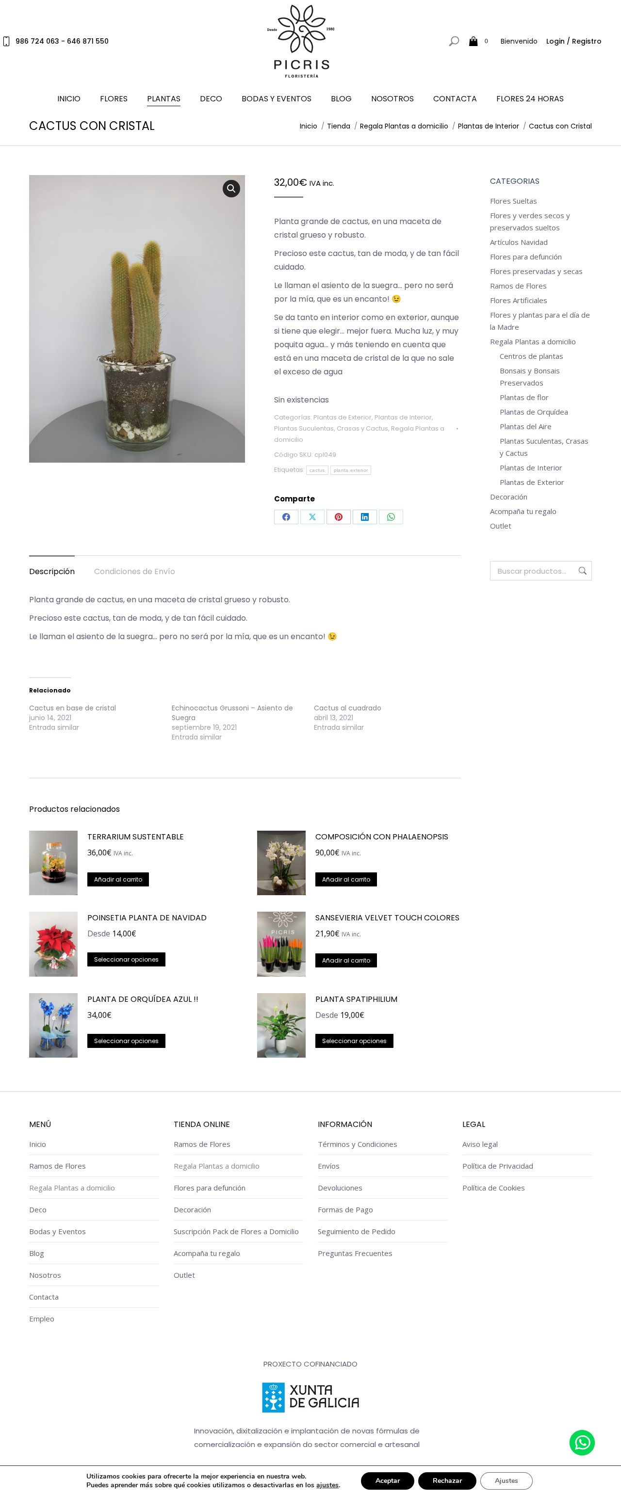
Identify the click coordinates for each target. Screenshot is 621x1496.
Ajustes (506, 1480)
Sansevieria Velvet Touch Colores (387, 917)
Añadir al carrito (118, 879)
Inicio (37, 1144)
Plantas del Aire (526, 426)
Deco (38, 1209)
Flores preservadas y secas (536, 271)
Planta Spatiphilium (356, 999)
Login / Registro (574, 41)
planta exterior (351, 470)
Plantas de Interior (403, 417)
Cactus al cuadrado (347, 708)
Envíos (329, 1166)
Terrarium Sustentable (135, 836)
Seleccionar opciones (126, 959)
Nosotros (45, 1275)
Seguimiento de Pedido (356, 1231)
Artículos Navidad (519, 242)
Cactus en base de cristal (72, 708)
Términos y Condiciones (357, 1144)
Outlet (500, 526)
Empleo (41, 1318)
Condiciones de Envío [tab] (134, 571)
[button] (231, 188)
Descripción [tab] (52, 571)
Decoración (508, 496)
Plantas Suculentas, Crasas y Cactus (331, 428)
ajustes (327, 1485)
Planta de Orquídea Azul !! (142, 999)
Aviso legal (480, 1144)
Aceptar (388, 1480)
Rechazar (447, 1480)
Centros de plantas (531, 356)
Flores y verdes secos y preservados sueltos (530, 221)
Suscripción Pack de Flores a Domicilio (236, 1231)
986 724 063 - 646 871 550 (62, 41)
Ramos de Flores (518, 285)
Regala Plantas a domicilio (533, 341)
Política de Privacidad (497, 1166)
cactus (317, 470)
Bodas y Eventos (57, 1231)
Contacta (44, 1297)
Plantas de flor (524, 397)
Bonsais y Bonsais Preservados (530, 376)
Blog (36, 1253)
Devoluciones (340, 1187)
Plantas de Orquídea (534, 412)
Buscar (582, 570)
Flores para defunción (526, 256)
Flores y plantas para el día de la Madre (540, 321)
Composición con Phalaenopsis (381, 836)
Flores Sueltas (513, 201)
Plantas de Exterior (342, 417)
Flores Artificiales (518, 300)
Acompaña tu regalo (523, 511)
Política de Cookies (493, 1187)
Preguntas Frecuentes (355, 1253)
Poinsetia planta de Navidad (147, 917)
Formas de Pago (345, 1209)
